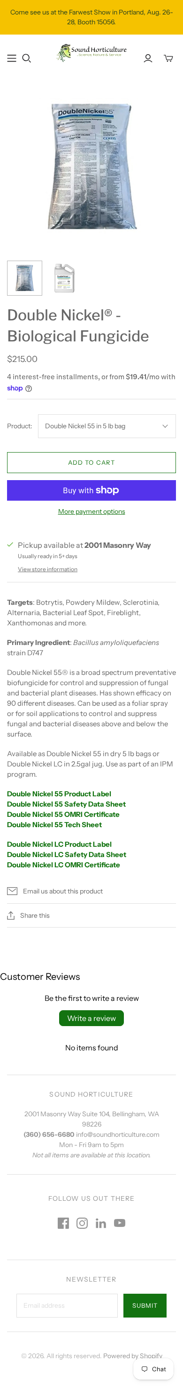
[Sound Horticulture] (91, 52)
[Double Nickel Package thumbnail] (24, 278)
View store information (47, 569)
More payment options (91, 511)
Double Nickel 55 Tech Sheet (54, 824)
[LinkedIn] (101, 1223)
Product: (19, 426)
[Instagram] (82, 1223)
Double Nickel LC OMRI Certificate (63, 864)
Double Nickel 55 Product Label (59, 793)
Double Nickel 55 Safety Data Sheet (66, 804)
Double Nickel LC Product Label (59, 844)
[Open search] (26, 58)
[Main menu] (11, 58)
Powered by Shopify (132, 1356)
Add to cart (91, 462)
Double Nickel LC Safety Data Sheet (66, 854)
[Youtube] (119, 1223)
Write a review (91, 1018)
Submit (145, 1305)
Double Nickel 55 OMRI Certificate (63, 814)
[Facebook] (63, 1223)
